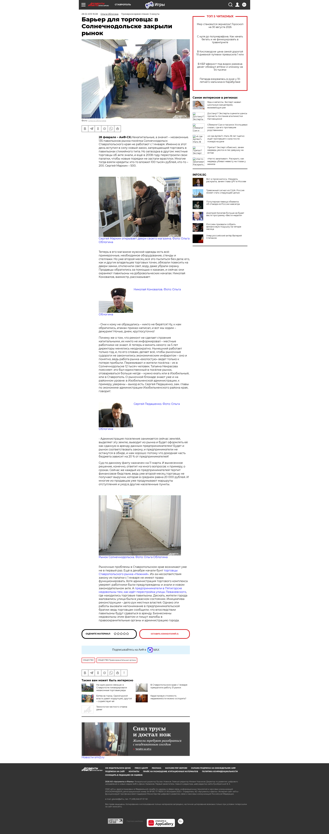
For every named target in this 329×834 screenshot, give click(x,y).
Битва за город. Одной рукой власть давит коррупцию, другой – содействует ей (114, 698)
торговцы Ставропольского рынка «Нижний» (138, 572)
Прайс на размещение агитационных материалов (170, 771)
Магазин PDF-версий (176, 768)
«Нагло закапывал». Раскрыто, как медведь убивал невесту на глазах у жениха (226, 161)
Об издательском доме (118, 768)
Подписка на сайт (115, 771)
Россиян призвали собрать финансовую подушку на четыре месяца (223, 226)
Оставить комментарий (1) (165, 634)
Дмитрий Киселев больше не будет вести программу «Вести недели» (225, 214)
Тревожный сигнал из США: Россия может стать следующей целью (225, 191)
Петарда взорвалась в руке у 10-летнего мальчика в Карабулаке (220, 80)
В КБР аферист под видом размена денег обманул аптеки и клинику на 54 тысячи (220, 67)
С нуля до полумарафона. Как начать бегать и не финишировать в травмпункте (220, 39)
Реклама (156, 768)
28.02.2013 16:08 (90, 14)
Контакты (134, 771)
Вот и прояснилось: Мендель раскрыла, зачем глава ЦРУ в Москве (226, 180)
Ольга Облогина (97, 120)
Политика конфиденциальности (220, 771)
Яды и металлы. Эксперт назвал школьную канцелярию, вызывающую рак (224, 105)
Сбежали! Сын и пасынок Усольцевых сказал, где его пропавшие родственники (227, 127)
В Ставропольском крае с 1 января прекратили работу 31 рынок (168, 686)
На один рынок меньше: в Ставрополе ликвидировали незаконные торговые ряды (111, 688)
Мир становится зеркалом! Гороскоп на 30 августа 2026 (220, 26)
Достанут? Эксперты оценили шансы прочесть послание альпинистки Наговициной (227, 116)
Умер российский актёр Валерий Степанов (224, 236)
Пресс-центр (141, 768)
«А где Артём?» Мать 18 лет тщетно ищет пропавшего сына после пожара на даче (226, 139)
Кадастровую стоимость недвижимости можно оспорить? (168, 697)
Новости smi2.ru (93, 757)
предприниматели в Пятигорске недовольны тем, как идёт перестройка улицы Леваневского (142, 590)
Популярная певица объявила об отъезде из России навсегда (223, 203)
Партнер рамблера (135, 821)
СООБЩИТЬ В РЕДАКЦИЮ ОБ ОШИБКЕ (124, 775)
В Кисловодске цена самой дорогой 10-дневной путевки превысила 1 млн (220, 53)
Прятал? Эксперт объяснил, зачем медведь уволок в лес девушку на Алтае (225, 150)
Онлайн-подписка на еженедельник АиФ (213, 768)
